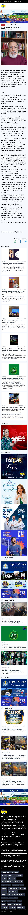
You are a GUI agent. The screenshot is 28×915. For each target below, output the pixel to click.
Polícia (4, 898)
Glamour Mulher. (7, 881)
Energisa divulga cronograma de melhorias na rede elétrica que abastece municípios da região (14, 350)
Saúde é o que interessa (18, 1)
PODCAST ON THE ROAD (18, 894)
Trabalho (5, 907)
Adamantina (14, 872)
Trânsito (12, 907)
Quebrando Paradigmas (8, 901)
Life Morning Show (18, 885)
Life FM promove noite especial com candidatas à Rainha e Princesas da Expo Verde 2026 (12, 672)
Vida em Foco (21, 907)
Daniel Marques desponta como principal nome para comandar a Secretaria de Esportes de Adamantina (13, 866)
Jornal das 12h (7, 1)
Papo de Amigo (13, 891)
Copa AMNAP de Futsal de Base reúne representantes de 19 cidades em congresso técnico (14, 731)
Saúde (3, 904)
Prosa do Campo (12, 898)
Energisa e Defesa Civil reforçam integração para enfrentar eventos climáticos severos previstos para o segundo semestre (13, 409)
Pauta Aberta (6, 894)
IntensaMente (18, 881)
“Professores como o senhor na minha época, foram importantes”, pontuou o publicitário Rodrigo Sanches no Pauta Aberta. (14, 757)
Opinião (4, 891)
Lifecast (4, 888)
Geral (3, 24)
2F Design (10, 911)
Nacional (23, 888)
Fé (9, 878)
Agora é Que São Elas (8, 875)
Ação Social (5, 872)
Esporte (4, 878)
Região (19, 901)
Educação (19, 875)
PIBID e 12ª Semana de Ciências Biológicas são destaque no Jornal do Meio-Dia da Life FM (13, 293)
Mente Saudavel (13, 888)
